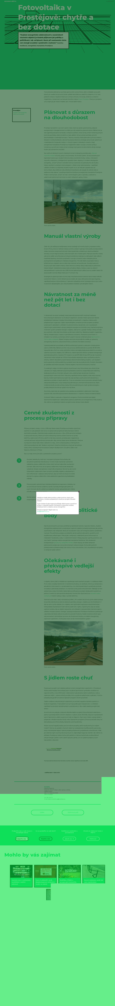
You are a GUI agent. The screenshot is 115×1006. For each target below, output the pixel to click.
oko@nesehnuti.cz (43, 511)
